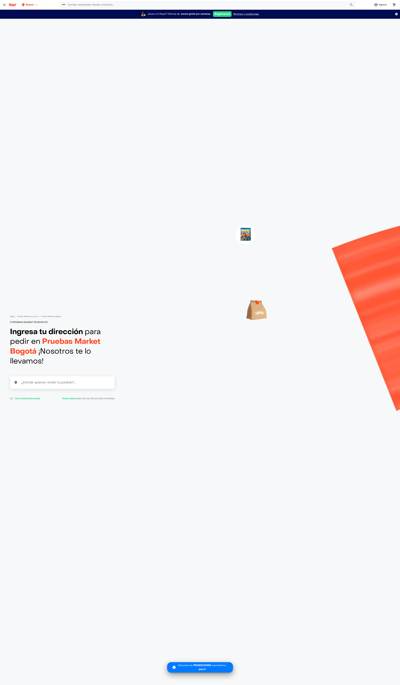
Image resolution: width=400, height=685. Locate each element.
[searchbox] (206, 5)
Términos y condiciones (246, 14)
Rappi (12, 316)
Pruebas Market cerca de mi (28, 316)
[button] (29, 4)
